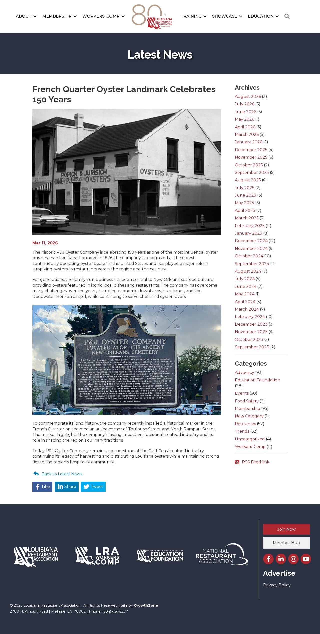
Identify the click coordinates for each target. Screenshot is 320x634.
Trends (242, 431)
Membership (57, 16)
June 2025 (245, 195)
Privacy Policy (277, 585)
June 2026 (245, 111)
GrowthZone (146, 605)
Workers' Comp (250, 446)
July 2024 (245, 278)
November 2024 (251, 248)
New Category (249, 416)
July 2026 (244, 104)
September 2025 (252, 172)
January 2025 (248, 233)
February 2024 (250, 316)
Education (261, 16)
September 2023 (252, 347)
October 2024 (249, 256)
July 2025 (244, 187)
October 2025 (249, 165)
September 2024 (252, 263)
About (24, 16)
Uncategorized (250, 439)
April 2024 (245, 301)
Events (242, 393)
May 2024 (244, 294)
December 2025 (251, 149)
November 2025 (251, 157)
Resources (245, 423)
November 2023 (251, 331)
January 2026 (248, 142)
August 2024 (248, 271)
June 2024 (245, 286)
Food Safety (247, 401)
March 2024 (247, 309)
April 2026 (245, 127)
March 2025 (247, 218)
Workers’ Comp (101, 16)
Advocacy (244, 372)
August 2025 (248, 180)
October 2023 (249, 339)
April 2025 (245, 210)
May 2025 (244, 202)
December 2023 (251, 324)
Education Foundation (257, 380)
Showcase (224, 16)
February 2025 (250, 225)
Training (191, 16)
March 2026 (247, 134)
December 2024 (251, 240)
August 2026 (248, 96)
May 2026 (244, 119)
